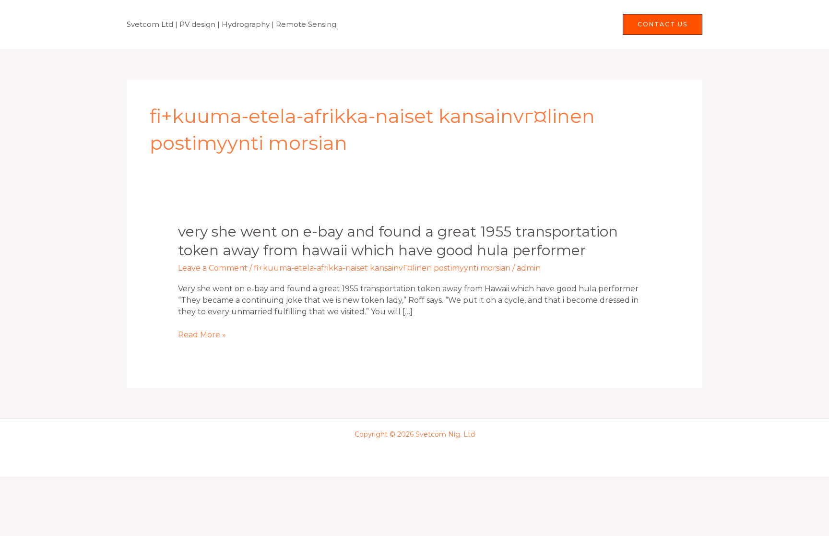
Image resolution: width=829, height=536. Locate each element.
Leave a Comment (213, 268)
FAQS (594, 24)
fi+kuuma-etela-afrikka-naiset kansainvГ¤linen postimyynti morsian (382, 268)
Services (543, 24)
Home (501, 24)
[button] (662, 24)
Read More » (202, 335)
